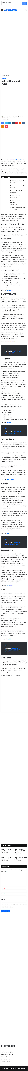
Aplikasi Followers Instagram (17, 207)
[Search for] (26, 10)
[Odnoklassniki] (2, 126)
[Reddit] (20, 123)
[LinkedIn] (9, 123)
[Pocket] (6, 126)
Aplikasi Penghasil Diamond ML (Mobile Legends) (20, 851)
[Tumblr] (13, 123)
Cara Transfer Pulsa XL (6, 1059)
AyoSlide (9, 639)
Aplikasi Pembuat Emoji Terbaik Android (12, 650)
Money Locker (10, 479)
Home (3, 75)
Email (2, 894)
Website (3, 899)
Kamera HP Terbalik (5, 1056)
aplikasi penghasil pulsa (16, 160)
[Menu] (2, 10)
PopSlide (9, 422)
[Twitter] (6, 123)
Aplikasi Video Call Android (6, 850)
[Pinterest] (16, 123)
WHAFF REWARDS (11, 342)
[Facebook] (2, 123)
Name (3, 888)
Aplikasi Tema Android (16, 195)
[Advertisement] (14, 28)
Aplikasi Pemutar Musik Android (21, 858)
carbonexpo (5, 116)
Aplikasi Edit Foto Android (17, 185)
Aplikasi (7, 75)
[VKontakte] (23, 123)
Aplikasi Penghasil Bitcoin (6, 858)
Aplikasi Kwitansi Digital (16, 190)
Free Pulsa (9, 290)
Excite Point (10, 585)
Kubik (8, 533)
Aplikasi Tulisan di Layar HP (17, 180)
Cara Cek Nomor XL (5, 1061)
